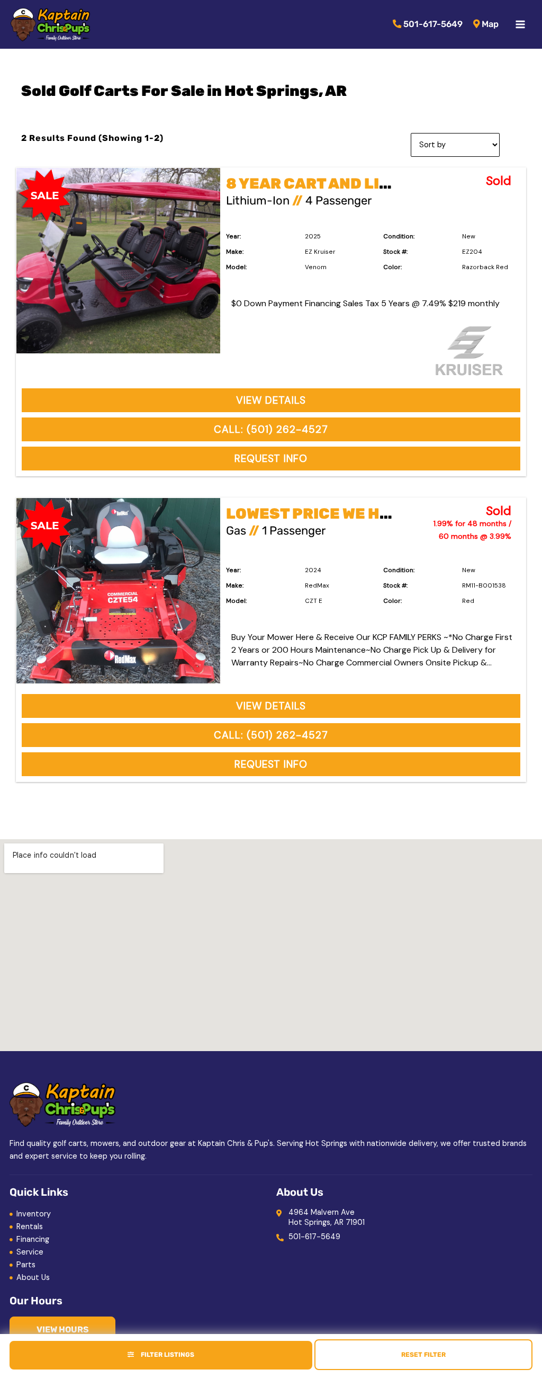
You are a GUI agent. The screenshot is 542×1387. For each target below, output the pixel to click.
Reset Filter (423, 1354)
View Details (270, 400)
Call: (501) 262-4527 (271, 429)
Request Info (271, 458)
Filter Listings (166, 1354)
